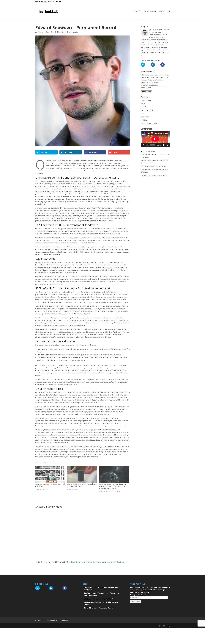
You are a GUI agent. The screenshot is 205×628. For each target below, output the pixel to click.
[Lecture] (143, 145)
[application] (155, 139)
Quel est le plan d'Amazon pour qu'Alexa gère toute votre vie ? (81, 485)
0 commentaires (72, 32)
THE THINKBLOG (150, 11)
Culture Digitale (146, 100)
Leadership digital (147, 110)
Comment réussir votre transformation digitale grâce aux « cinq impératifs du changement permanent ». (112, 486)
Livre (63, 32)
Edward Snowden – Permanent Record (154, 175)
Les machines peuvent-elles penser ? (153, 166)
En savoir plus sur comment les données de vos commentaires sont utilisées (97, 562)
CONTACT (161, 11)
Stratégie (144, 120)
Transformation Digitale (149, 123)
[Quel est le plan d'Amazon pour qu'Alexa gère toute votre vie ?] (82, 474)
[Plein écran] (167, 145)
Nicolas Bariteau (43, 32)
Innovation (144, 107)
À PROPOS (137, 11)
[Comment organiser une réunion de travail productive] (50, 474)
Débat (143, 104)
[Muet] (163, 145)
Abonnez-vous (146, 92)
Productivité (145, 117)
